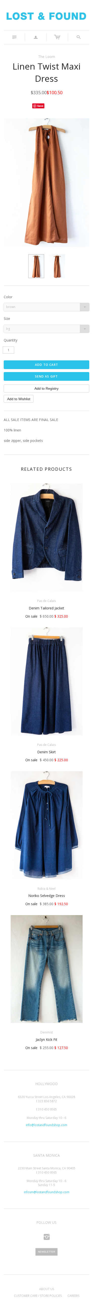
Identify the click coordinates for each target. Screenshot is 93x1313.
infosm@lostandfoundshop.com (46, 1192)
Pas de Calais (46, 601)
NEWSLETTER (46, 1251)
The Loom (46, 56)
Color (8, 297)
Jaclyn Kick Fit (46, 1039)
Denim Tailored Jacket (46, 608)
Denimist (46, 1032)
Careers (73, 1296)
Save (40, 106)
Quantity (10, 340)
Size (7, 318)
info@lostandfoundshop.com (46, 1125)
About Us (46, 1289)
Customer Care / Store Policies (38, 1296)
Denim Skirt (46, 752)
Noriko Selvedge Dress (46, 895)
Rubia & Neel (46, 889)
